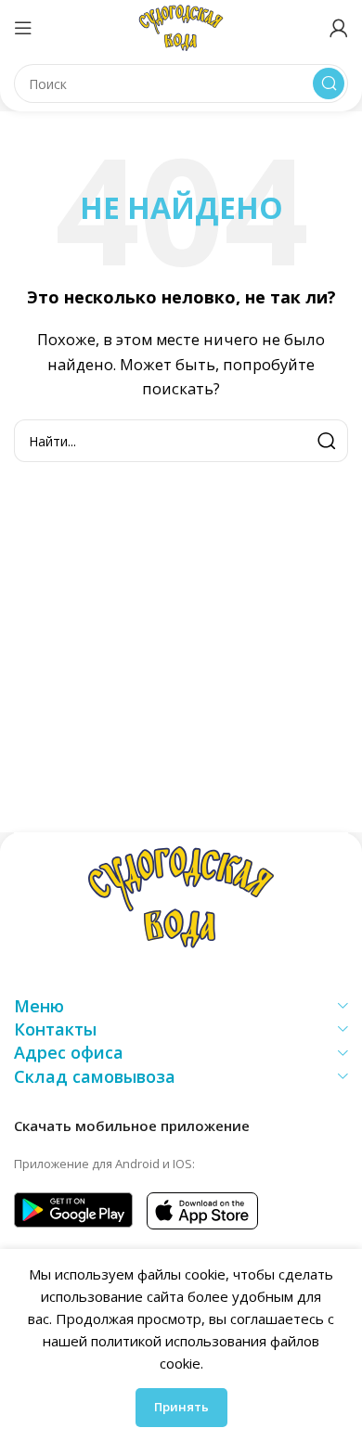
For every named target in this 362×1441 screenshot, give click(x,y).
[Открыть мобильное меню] (23, 27)
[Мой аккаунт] (338, 27)
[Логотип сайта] (181, 26)
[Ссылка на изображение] (181, 895)
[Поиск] (328, 83)
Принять (181, 1406)
